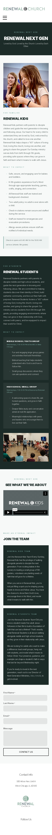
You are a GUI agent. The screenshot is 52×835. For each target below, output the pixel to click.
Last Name (8, 703)
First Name (8, 692)
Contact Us (26, 752)
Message (7, 728)
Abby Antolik (35, 676)
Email (6, 716)
